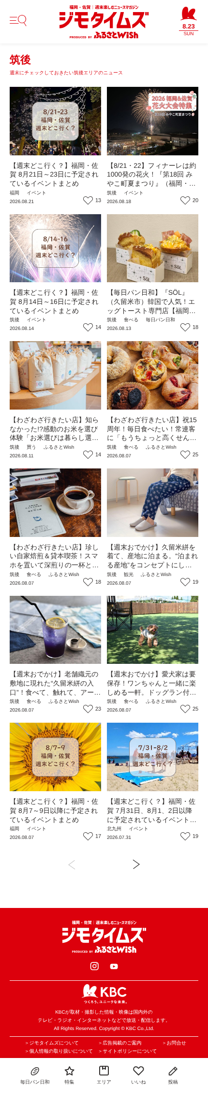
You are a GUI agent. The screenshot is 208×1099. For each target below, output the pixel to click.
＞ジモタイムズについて (52, 1043)
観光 (129, 574)
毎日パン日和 (160, 320)
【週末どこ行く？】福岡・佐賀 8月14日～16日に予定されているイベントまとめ (54, 301)
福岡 (14, 193)
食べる (131, 320)
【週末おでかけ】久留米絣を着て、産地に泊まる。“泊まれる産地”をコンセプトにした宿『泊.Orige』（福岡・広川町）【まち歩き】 (152, 565)
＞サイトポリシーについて (127, 1051)
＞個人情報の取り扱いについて (59, 1051)
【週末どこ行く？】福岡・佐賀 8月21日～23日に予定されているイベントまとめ (54, 174)
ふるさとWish (59, 447)
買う (31, 447)
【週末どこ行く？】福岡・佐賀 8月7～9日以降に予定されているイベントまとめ (54, 810)
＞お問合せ (174, 1043)
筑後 (112, 193)
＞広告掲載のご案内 (119, 1043)
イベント (36, 193)
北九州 (114, 829)
